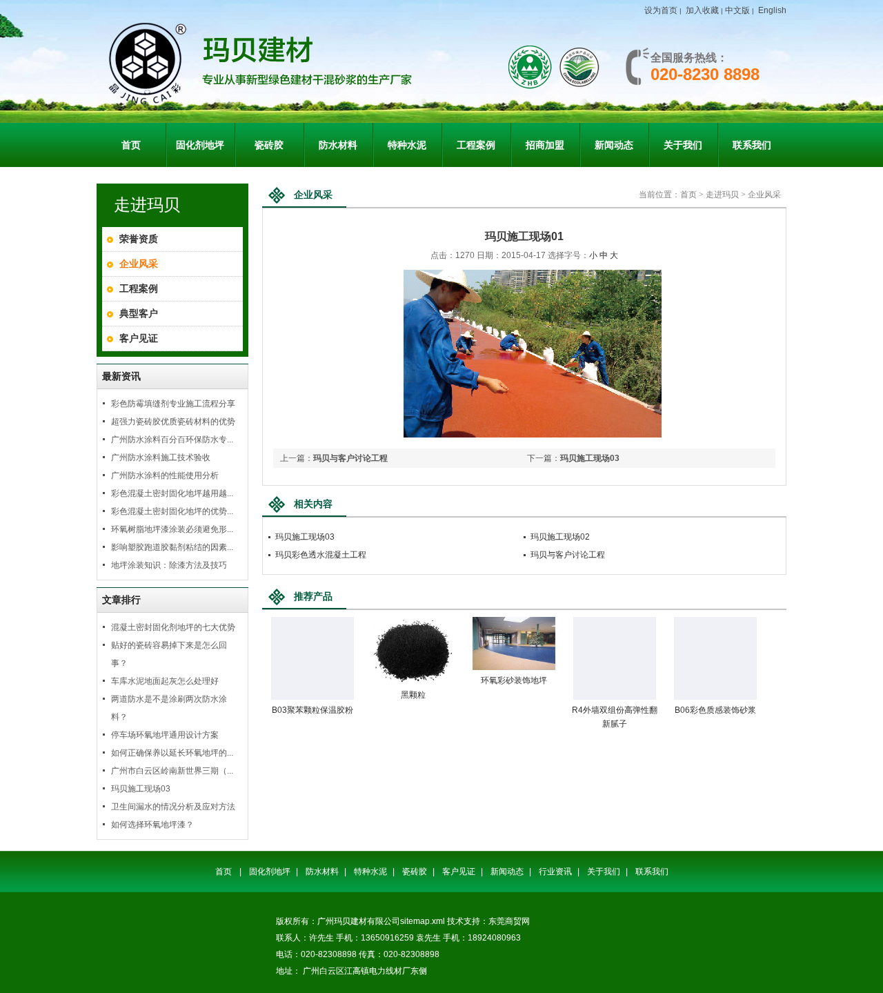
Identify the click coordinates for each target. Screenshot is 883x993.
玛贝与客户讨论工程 (350, 458)
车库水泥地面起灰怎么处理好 (165, 681)
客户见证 (138, 338)
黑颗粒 (413, 695)
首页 (688, 194)
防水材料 (322, 871)
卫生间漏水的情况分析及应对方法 (173, 807)
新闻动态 (507, 871)
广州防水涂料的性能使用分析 (165, 475)
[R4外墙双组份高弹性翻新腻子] (614, 697)
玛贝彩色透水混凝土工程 (320, 555)
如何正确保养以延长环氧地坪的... (172, 753)
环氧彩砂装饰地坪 (514, 680)
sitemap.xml (422, 921)
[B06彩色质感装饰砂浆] (715, 697)
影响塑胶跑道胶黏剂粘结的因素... (172, 547)
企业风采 (138, 263)
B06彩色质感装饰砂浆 (715, 710)
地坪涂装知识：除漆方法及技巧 (169, 565)
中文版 (737, 10)
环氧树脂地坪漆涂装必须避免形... (172, 529)
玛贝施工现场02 (560, 537)
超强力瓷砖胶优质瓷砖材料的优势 (173, 421)
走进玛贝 (722, 194)
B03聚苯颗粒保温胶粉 (312, 710)
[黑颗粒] (413, 682)
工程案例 (138, 288)
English (772, 10)
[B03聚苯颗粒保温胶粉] (312, 697)
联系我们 (651, 871)
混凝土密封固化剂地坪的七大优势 (173, 627)
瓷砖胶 (414, 871)
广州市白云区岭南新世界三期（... (172, 771)
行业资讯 (555, 871)
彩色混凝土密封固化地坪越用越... (172, 493)
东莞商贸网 (509, 921)
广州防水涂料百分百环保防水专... (172, 439)
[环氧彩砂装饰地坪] (514, 667)
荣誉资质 (138, 238)
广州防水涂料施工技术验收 (160, 457)
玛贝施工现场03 (140, 789)
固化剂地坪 (269, 871)
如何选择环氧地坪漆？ (152, 824)
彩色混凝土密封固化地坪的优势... (172, 511)
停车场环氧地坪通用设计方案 (165, 735)
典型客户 (138, 313)
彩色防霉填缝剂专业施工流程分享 (173, 404)
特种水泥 (370, 871)
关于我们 (603, 871)
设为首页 (660, 10)
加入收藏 (702, 10)
